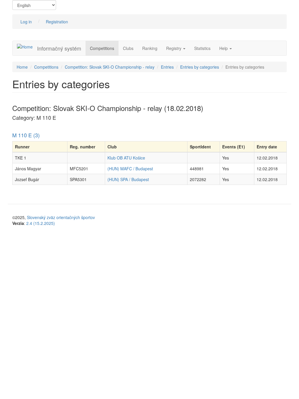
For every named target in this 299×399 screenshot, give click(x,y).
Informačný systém (59, 48)
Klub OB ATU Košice (126, 158)
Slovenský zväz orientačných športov (61, 217)
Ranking (149, 48)
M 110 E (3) (26, 135)
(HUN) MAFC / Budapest (130, 168)
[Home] (27, 46)
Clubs (128, 48)
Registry (174, 48)
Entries (167, 67)
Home (22, 67)
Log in (26, 22)
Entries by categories (199, 67)
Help (224, 48)
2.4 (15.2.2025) (40, 223)
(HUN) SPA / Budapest (128, 179)
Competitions (102, 48)
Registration (57, 22)
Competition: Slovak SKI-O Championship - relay (109, 67)
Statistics (202, 48)
